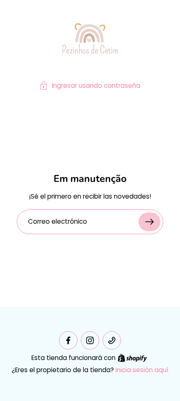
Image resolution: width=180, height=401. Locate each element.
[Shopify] (132, 358)
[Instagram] (90, 340)
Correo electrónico (57, 222)
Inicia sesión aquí (142, 369)
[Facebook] (68, 340)
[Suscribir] (149, 221)
